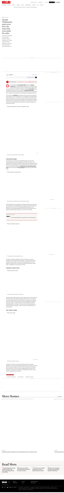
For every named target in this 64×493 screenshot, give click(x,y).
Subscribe (52, 2)
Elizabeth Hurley (23, 166)
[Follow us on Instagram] (2, 487)
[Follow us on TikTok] (7, 487)
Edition (40, 2)
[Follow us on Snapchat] (10, 487)
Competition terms (31, 488)
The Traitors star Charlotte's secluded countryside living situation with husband (53, 469)
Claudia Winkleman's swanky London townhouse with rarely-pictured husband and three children (8, 470)
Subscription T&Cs (34, 481)
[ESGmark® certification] (8, 482)
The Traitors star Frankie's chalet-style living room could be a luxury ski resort (23, 469)
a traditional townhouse (29, 90)
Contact (23, 481)
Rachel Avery (11, 74)
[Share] (36, 77)
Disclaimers (21, 487)
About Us (14, 481)
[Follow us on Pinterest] (12, 487)
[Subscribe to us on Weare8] (14, 487)
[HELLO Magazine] (6, 2)
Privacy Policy (54, 487)
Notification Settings (23, 488)
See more (59, 396)
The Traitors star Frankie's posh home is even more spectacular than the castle (38, 469)
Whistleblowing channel (45, 487)
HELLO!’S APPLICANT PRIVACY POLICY (51, 488)
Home (3, 17)
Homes (6, 17)
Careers (20, 489)
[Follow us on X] (5, 487)
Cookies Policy (27, 487)
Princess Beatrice (21, 167)
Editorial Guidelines (40, 488)
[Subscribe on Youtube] (9, 487)
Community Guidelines (35, 487)
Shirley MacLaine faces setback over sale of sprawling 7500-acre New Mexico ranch (19, 452)
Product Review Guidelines (28, 489)
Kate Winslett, (30, 166)
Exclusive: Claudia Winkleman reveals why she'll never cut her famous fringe (23, 217)
